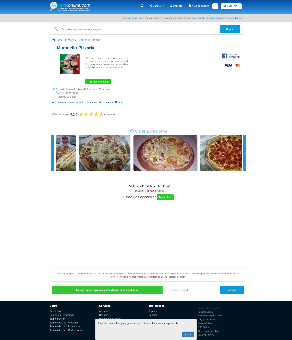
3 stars (91, 114)
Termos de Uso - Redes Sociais (66, 330)
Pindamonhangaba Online (210, 315)
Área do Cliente (200, 5)
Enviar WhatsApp (99, 81)
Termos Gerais (58, 318)
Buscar (230, 29)
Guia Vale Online (206, 334)
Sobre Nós (55, 311)
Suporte (153, 311)
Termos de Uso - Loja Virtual (65, 326)
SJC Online (203, 327)
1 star (81, 114)
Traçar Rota (165, 197)
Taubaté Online (205, 311)
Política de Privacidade (62, 315)
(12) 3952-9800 (68, 93)
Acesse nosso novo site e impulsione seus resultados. (107, 290)
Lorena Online (205, 323)
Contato (177, 5)
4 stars (96, 114)
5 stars (101, 114)
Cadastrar (232, 290)
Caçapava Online (206, 319)
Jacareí (157, 5)
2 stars (86, 114)
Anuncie (103, 311)
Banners (103, 315)
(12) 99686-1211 (67, 96)
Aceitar (188, 334)
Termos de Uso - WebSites (64, 322)
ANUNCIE (231, 6)
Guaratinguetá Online (208, 331)
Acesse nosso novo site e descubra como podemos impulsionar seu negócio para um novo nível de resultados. (182, 18)
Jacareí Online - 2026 (208, 308)
